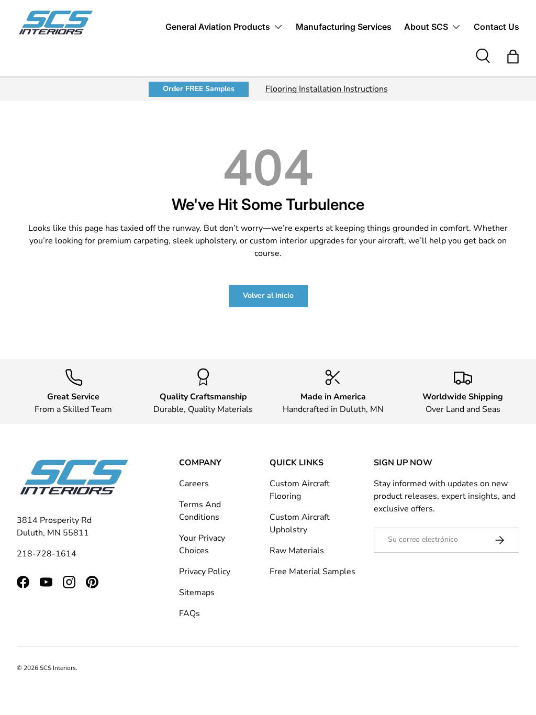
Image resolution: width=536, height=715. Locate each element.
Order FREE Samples (198, 89)
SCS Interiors (58, 668)
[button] (512, 56)
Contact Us (496, 26)
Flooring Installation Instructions (326, 89)
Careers (194, 483)
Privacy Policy (204, 571)
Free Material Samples (312, 571)
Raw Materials (297, 550)
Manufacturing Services (344, 26)
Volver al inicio (268, 295)
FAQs (189, 613)
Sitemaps (197, 592)
